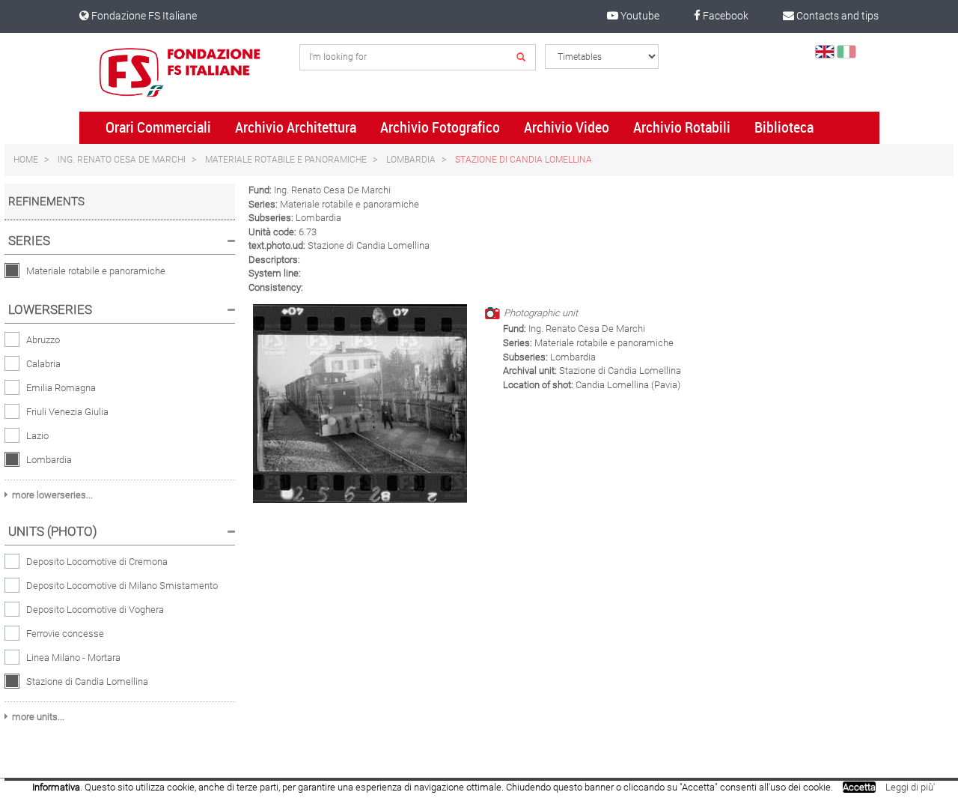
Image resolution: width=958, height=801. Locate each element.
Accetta (859, 787)
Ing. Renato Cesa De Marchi (122, 159)
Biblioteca (784, 127)
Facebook (724, 16)
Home (25, 159)
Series (29, 240)
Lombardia (411, 159)
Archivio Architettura (295, 127)
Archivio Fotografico (440, 127)
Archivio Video (566, 127)
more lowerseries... (52, 495)
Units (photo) (52, 531)
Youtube (638, 16)
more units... (38, 716)
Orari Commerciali (158, 127)
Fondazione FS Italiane (143, 16)
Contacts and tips (836, 16)
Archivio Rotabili (681, 127)
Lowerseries (50, 309)
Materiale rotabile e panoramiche (286, 159)
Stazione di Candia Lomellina (523, 159)
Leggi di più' (910, 787)
